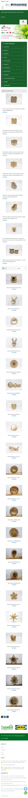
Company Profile (8, 12)
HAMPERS (6, 53)
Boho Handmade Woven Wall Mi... (14, 372)
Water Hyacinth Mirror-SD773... (14, 709)
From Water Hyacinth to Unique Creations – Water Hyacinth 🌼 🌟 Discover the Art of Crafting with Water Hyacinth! (14, 761)
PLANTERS (6, 46)
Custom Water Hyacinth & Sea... (14, 350)
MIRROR (6, 81)
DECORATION (7, 71)
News (2, 752)
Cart (23, 22)
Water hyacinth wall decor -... (14, 435)
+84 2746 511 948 (7, 735)
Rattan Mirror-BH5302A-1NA (14, 583)
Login (7, 1)
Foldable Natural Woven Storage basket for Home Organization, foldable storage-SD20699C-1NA (13, 152)
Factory (3, 17)
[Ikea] (21, 727)
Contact (19, 12)
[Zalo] (25, 788)
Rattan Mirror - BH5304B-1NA (14, 541)
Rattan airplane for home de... (14, 456)
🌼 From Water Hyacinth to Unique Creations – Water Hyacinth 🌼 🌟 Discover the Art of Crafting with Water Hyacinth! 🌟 (12, 769)
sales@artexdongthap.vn (19, 735)
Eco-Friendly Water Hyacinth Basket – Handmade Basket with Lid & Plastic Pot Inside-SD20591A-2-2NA (14, 239)
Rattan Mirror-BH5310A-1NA (14, 562)
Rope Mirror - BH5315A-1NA (14, 519)
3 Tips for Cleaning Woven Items (8, 764)
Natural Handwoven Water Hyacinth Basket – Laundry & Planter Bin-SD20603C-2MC (14, 260)
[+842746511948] (25, 793)
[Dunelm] (7, 727)
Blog (22, 12)
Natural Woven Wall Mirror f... (14, 308)
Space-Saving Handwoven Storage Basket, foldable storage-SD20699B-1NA (14, 109)
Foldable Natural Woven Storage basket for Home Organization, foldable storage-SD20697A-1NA (13, 174)
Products (14, 12)
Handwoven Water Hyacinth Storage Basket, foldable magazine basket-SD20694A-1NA (14, 217)
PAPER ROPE (7, 85)
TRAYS (5, 57)
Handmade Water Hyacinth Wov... (14, 329)
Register (3, 1)
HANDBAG (6, 74)
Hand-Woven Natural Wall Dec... (14, 393)
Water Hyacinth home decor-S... (14, 604)
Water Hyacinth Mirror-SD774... (14, 667)
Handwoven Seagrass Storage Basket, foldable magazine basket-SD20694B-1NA (13, 196)
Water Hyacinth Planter (7, 91)
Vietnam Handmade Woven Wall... (14, 287)
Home (2, 12)
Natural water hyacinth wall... (14, 414)
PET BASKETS (7, 67)
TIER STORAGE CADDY (9, 78)
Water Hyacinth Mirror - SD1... (14, 477)
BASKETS (6, 50)
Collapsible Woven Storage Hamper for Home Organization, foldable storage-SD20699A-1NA (13, 131)
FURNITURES (7, 60)
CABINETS (6, 64)
